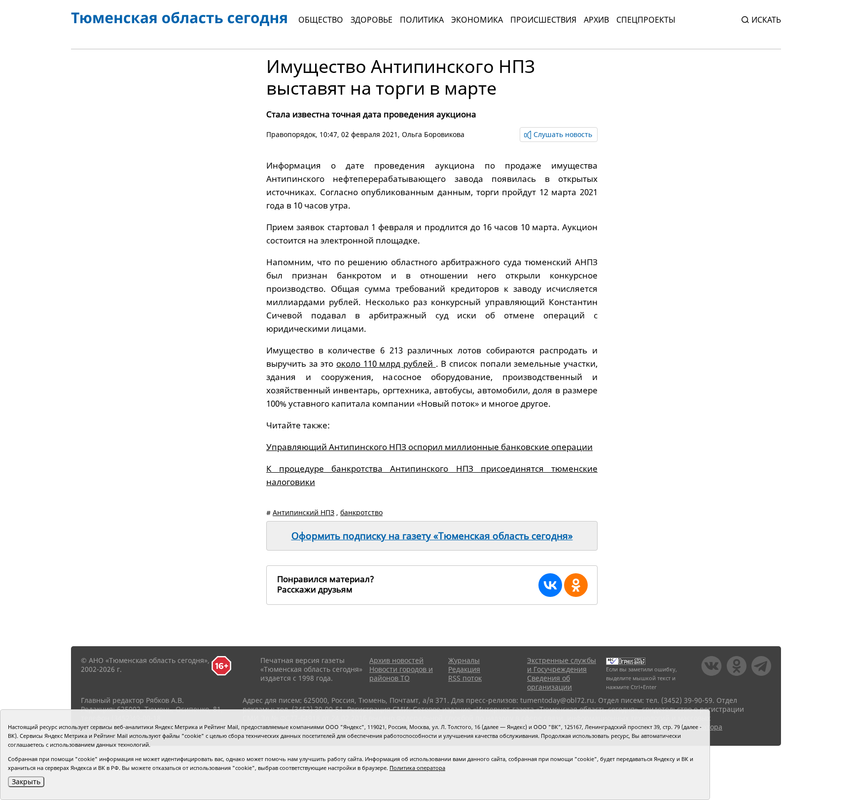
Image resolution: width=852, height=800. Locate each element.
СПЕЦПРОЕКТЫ (645, 19)
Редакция (464, 669)
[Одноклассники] (576, 585)
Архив (596, 19)
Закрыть (26, 781)
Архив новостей (396, 660)
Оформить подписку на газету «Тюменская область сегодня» (432, 535)
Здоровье (371, 19)
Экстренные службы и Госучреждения (561, 665)
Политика (422, 19)
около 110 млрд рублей (386, 363)
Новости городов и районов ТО (401, 673)
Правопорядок (291, 134)
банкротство (361, 512)
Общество (320, 19)
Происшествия (543, 19)
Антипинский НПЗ (303, 512)
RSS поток (465, 678)
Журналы (464, 660)
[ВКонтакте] (550, 585)
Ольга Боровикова (433, 134)
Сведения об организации (549, 682)
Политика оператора (417, 767)
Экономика (477, 19)
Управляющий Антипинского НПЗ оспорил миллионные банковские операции (429, 446)
